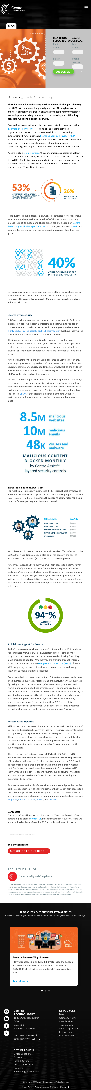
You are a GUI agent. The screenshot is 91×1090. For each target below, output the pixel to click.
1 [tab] (42, 990)
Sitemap (63, 1087)
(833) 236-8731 (22, 1039)
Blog (11, 26)
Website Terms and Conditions (46, 1087)
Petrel (39, 799)
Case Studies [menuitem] (66, 1021)
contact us (35, 818)
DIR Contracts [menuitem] (66, 1035)
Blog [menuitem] (61, 1014)
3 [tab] (49, 990)
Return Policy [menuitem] (66, 1031)
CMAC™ (24, 393)
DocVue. (52, 799)
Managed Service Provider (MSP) (57, 135)
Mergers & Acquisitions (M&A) (54, 663)
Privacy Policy (27, 1087)
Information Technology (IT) (22, 128)
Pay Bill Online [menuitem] (21, 1060)
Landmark (23, 799)
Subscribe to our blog (27, 851)
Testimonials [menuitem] (66, 1024)
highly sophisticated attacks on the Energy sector (34, 330)
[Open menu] (86, 5)
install (74, 226)
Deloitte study (31, 152)
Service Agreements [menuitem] (70, 1028)
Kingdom (12, 799)
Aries (32, 799)
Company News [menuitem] (67, 1017)
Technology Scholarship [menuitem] (26, 1071)
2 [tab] (45, 990)
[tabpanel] (45, 955)
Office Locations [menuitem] (22, 1053)
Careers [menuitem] (18, 1057)
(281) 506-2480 (22, 1035)
